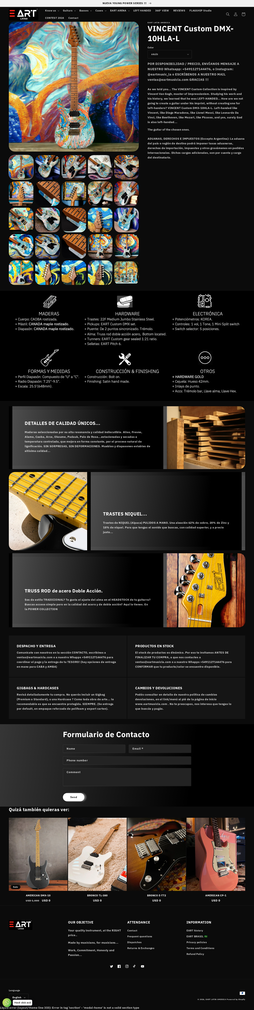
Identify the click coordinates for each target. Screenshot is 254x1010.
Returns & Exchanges (140, 948)
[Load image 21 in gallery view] (21, 272)
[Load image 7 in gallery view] (47, 193)
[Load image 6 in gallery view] (21, 193)
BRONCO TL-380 (97, 895)
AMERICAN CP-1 (215, 895)
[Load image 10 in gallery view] (126, 193)
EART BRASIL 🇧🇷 (197, 936)
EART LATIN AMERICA (216, 999)
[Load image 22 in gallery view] (47, 272)
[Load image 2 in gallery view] (47, 167)
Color (151, 47)
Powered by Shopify (236, 999)
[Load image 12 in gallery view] (47, 220)
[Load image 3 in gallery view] (74, 167)
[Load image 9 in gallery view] (100, 193)
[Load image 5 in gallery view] (126, 167)
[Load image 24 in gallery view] (100, 272)
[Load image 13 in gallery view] (74, 220)
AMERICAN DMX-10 (38, 895)
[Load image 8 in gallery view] (74, 193)
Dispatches (134, 942)
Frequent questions (139, 936)
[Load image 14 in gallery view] (100, 220)
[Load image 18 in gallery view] (74, 246)
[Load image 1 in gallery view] (21, 167)
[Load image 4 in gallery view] (100, 167)
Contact (132, 930)
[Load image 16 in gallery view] (21, 246)
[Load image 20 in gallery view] (126, 246)
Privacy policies (197, 942)
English (16, 997)
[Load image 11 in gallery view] (21, 220)
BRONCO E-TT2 (156, 895)
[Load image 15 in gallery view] (126, 220)
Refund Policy (195, 954)
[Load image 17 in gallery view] (47, 246)
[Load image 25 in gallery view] (126, 272)
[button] (52, 10)
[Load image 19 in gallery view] (100, 246)
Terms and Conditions (200, 948)
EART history (195, 930)
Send (73, 797)
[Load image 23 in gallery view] (74, 272)
